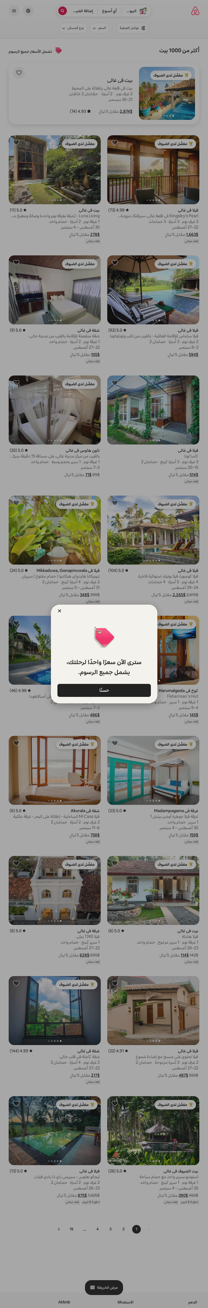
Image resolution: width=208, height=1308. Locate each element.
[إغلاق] (59, 611)
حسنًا (104, 690)
